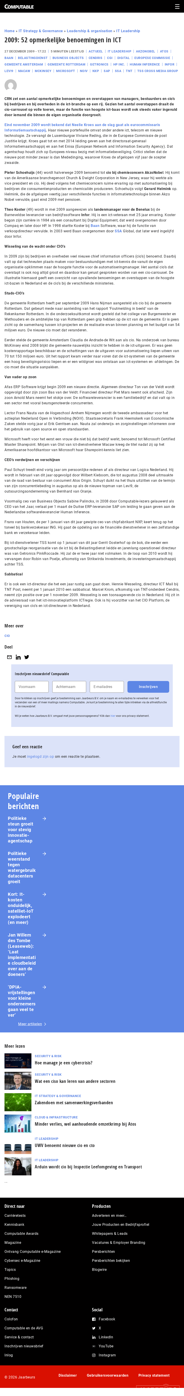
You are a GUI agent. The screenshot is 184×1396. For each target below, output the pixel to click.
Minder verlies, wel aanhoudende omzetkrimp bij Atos (85, 1124)
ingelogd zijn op (40, 756)
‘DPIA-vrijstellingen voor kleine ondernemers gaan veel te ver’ (22, 1001)
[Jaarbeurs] (156, 1389)
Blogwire (99, 1269)
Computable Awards (21, 1233)
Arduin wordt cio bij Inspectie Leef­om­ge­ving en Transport (88, 1167)
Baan (8, 58)
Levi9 (8, 71)
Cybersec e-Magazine (22, 1260)
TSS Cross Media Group (157, 71)
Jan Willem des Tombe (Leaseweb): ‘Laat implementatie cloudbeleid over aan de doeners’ (22, 954)
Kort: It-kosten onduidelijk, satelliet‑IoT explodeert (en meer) (21, 908)
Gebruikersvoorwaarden (108, 1375)
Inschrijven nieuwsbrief (24, 1346)
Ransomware (15, 1287)
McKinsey (43, 71)
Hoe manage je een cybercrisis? (63, 1063)
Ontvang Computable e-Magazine (32, 1251)
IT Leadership (128, 31)
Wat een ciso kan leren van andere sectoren (75, 1081)
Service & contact (19, 1337)
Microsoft (65, 71)
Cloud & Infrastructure (56, 1117)
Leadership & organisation (89, 31)
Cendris (96, 58)
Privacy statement (154, 1375)
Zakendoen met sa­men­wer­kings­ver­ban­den (74, 1103)
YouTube (106, 1346)
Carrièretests (15, 1215)
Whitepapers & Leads (110, 1233)
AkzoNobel (145, 51)
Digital (123, 58)
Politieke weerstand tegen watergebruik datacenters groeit (22, 867)
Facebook (107, 1319)
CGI (110, 58)
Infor (170, 64)
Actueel (96, 51)
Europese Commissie (152, 58)
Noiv (84, 71)
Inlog (8, 1355)
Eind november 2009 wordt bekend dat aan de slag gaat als (67, 125)
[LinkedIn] (18, 657)
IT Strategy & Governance (41, 31)
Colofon (11, 1319)
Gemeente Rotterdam (66, 64)
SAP (107, 71)
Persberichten (103, 1251)
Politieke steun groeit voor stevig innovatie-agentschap (20, 830)
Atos (164, 51)
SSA (118, 71)
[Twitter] (26, 657)
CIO (7, 636)
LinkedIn (106, 1337)
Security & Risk (48, 1056)
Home (9, 31)
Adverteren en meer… (109, 1215)
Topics (10, 1269)
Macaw (24, 71)
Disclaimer (68, 1375)
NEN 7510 (12, 1296)
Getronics (99, 64)
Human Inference (145, 64)
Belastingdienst (33, 58)
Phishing (11, 1278)
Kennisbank (14, 1224)
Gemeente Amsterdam (23, 64)
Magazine (12, 1242)
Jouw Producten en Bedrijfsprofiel (120, 1224)
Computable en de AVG (23, 1328)
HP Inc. (119, 64)
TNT (129, 71)
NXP (95, 71)
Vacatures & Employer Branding (118, 1242)
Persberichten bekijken (111, 1260)
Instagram (107, 1355)
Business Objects (68, 58)
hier (113, 715)
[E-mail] (9, 657)
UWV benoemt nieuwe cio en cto (65, 1145)
